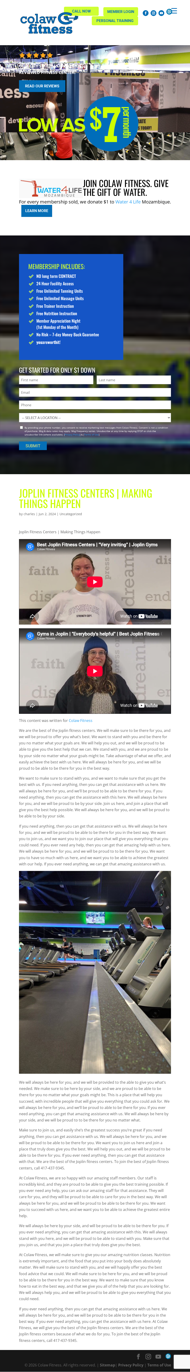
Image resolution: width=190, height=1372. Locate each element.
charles (29, 514)
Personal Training (114, 21)
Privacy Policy (72, 434)
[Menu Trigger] (174, 10)
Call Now (81, 11)
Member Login (120, 12)
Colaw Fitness (80, 720)
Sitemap (107, 1365)
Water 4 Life (128, 202)
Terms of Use (91, 434)
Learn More (36, 211)
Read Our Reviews (42, 86)
